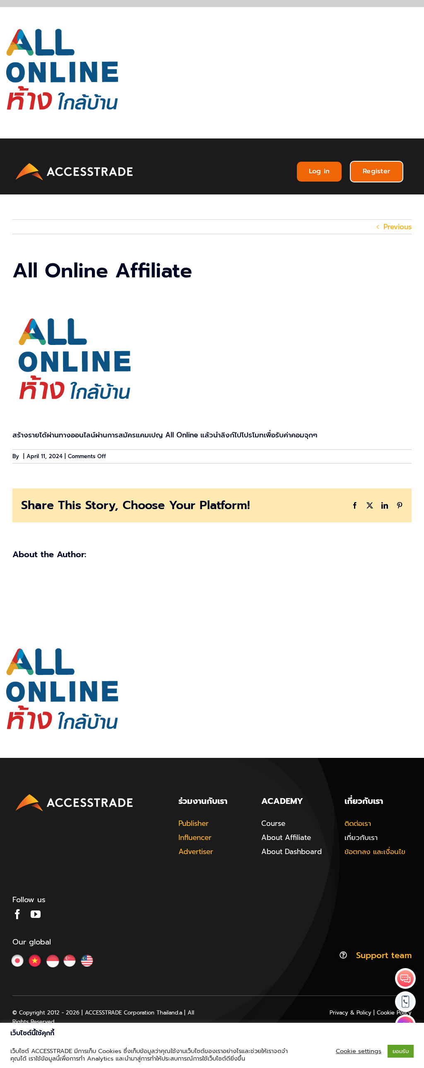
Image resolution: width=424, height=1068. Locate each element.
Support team (384, 955)
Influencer (195, 837)
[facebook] (17, 914)
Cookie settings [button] (358, 1051)
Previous (397, 226)
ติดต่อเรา (357, 823)
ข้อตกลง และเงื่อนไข (374, 851)
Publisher (193, 823)
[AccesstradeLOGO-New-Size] (74, 163)
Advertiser (195, 851)
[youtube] (36, 914)
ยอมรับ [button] (401, 1051)
